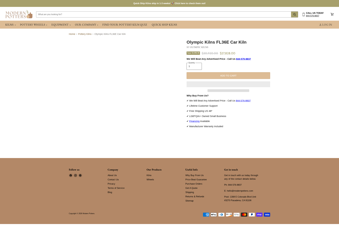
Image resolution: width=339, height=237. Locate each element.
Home (72, 34)
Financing (194, 121)
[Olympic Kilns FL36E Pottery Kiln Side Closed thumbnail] (85, 47)
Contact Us (113, 179)
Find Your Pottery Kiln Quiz (124, 24)
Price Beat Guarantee (196, 179)
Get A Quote (191, 188)
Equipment (60, 24)
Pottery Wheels (33, 24)
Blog (110, 192)
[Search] (294, 14)
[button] (228, 84)
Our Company (86, 24)
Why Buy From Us (194, 175)
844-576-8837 (312, 16)
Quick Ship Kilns (164, 24)
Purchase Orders (193, 184)
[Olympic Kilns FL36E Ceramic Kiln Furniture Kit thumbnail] (96, 47)
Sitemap (189, 201)
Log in (327, 24)
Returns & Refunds (194, 196)
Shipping (189, 192)
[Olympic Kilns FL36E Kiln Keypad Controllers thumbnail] (107, 47)
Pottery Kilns (85, 34)
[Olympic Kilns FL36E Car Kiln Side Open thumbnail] (74, 47)
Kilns (9, 24)
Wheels (150, 179)
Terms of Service (116, 188)
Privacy (111, 184)
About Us (112, 175)
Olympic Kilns (199, 47)
